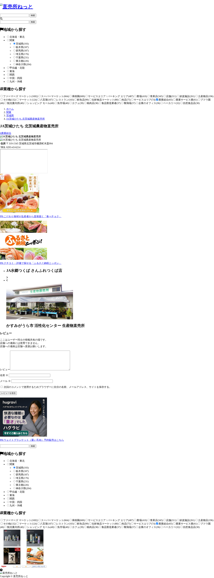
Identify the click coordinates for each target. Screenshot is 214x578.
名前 (4, 375)
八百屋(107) (46, 99)
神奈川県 (23, 64)
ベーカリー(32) (171, 103)
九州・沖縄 (16, 81)
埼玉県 (22, 54)
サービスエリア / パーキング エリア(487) (110, 96)
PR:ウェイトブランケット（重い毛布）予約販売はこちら (32, 440)
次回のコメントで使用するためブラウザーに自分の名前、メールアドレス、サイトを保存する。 (58, 387)
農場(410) (142, 96)
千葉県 (22, 57)
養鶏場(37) (129, 103)
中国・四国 (16, 78)
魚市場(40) (63, 103)
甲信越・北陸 (17, 67)
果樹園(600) (78, 96)
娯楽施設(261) (187, 96)
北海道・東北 (17, 36)
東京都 (22, 61)
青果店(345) (156, 96)
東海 (12, 71)
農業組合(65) (166, 99)
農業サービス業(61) (186, 99)
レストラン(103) (65, 99)
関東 (12, 40)
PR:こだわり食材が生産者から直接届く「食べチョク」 (30, 216)
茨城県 (22, 43)
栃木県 (22, 47)
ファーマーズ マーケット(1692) (20, 96)
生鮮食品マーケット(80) (105, 99)
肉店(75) (126, 99)
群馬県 (22, 50)
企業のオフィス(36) (149, 103)
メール (5, 381)
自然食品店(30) (191, 103)
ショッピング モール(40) (40, 103)
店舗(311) (171, 96)
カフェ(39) (78, 103)
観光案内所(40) (15, 103)
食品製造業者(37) (111, 103)
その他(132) (9, 99)
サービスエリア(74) (144, 99)
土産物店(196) (205, 96)
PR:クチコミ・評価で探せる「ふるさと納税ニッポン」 (30, 263)
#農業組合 (5, 133)
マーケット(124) (28, 99)
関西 (12, 74)
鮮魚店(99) (83, 99)
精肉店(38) (92, 103)
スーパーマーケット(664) (55, 96)
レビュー (5, 369)
